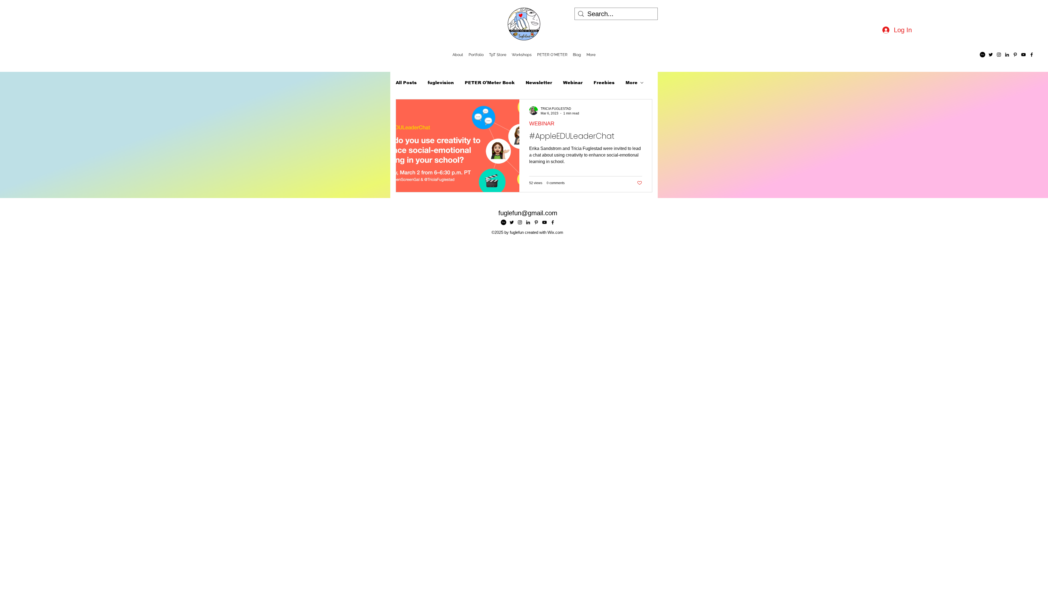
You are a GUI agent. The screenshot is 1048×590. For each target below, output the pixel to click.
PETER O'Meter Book (490, 82)
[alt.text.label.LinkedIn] (1007, 54)
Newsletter (539, 82)
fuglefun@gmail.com (527, 213)
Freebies (604, 82)
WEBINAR (541, 123)
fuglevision (441, 82)
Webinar (573, 82)
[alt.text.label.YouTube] (1023, 54)
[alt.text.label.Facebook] (1031, 54)
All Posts (406, 82)
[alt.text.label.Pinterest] (1015, 54)
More (632, 82)
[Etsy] (982, 54)
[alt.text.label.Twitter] (990, 54)
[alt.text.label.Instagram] (999, 54)
